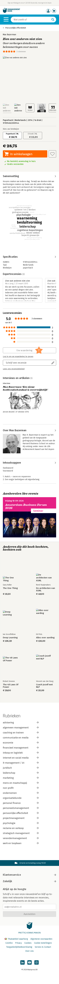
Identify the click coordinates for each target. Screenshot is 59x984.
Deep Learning (10, 637)
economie (8, 742)
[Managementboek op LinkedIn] (22, 962)
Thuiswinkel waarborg (17, 939)
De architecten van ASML (45, 589)
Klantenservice (12, 874)
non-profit (8, 788)
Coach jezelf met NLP (44, 685)
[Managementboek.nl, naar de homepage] (11, 12)
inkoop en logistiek (13, 752)
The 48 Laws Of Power (10, 685)
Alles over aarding (45, 637)
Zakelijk (7, 881)
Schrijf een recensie (16, 362)
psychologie (9, 823)
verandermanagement (15, 838)
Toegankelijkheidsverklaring (19, 947)
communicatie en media (15, 737)
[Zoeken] (52, 19)
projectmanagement (13, 818)
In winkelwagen (21, 154)
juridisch (7, 767)
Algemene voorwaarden (41, 939)
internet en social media (16, 757)
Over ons (29, 951)
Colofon (9, 943)
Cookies (28, 943)
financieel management (15, 747)
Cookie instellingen (43, 943)
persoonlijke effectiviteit (15, 813)
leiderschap (9, 772)
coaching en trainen (13, 732)
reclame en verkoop (13, 828)
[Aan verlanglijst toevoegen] (52, 153)
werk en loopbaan (12, 843)
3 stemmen (21, 51)
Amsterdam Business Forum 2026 (26, 506)
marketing (8, 778)
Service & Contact (43, 947)
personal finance (12, 803)
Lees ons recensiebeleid (13, 369)
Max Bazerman (9, 34)
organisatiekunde (12, 798)
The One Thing (10, 588)
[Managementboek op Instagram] (36, 962)
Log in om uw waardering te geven (18, 356)
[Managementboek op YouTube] (29, 962)
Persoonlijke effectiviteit (15, 28)
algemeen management (16, 727)
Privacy (18, 943)
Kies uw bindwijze (11, 129)
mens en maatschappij (15, 783)
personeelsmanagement (16, 808)
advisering (8, 722)
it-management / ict (13, 762)
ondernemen (10, 793)
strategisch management (16, 833)
